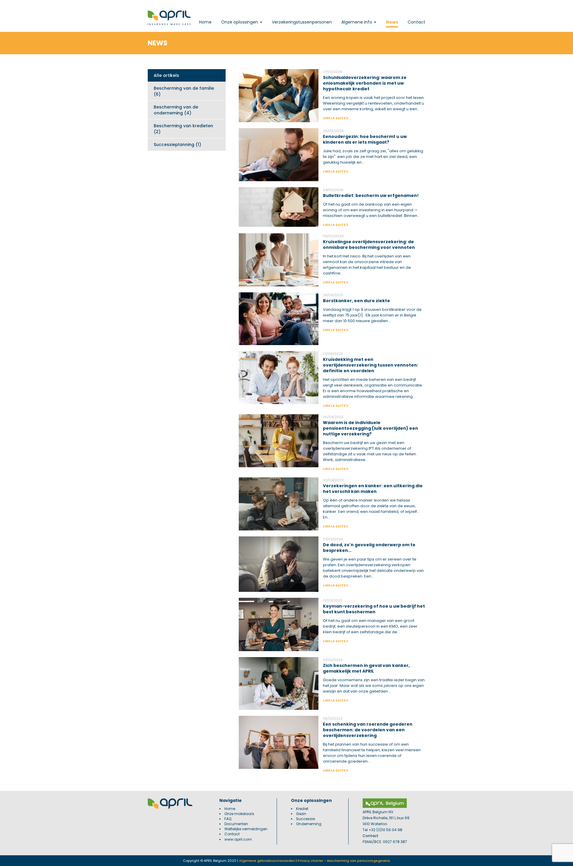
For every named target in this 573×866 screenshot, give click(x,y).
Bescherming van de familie (184, 91)
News (392, 22)
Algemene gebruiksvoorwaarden (267, 860)
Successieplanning (177, 145)
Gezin (301, 813)
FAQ (227, 818)
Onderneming (308, 823)
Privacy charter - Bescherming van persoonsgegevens (344, 860)
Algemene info (357, 22)
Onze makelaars (239, 813)
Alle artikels (166, 75)
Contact (416, 22)
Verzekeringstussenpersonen (302, 22)
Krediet (302, 808)
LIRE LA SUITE (334, 118)
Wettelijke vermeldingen (245, 828)
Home (205, 22)
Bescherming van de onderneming (176, 110)
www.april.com (238, 839)
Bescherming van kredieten (183, 129)
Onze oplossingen (240, 22)
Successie (305, 818)
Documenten (236, 823)
